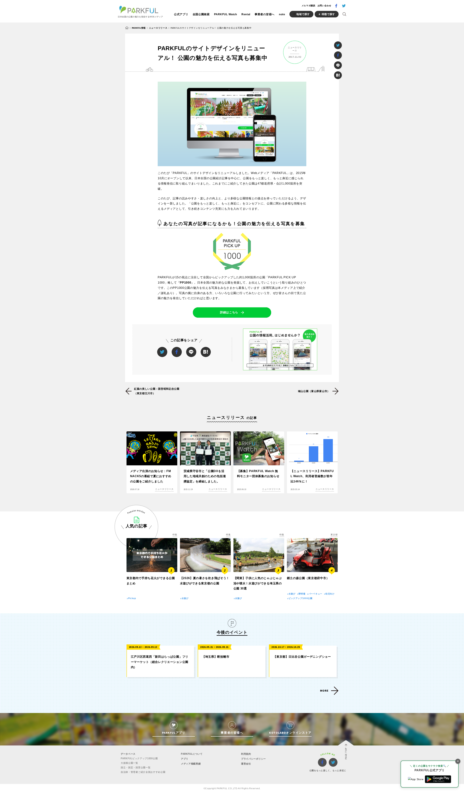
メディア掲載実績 (191, 764)
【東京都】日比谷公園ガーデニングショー (302, 656)
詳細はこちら (229, 312)
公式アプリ (181, 14)
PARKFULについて (192, 754)
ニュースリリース (158, 27)
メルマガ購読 (308, 5)
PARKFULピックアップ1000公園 (139, 758)
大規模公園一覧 (129, 763)
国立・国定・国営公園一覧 (135, 767)
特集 (175, 534)
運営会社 (246, 764)
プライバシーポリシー (253, 759)
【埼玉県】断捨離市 (215, 656)
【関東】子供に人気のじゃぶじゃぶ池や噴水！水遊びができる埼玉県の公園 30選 (257, 583)
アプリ (184, 759)
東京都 (334, 534)
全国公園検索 (201, 14)
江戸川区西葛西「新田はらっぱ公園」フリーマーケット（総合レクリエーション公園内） (159, 662)
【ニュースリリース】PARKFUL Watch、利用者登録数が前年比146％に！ (312, 476)
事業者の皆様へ (265, 14)
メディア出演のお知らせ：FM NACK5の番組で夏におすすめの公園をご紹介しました (150, 476)
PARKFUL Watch (225, 14)
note (282, 14)
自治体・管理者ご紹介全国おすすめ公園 (143, 772)
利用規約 (246, 754)
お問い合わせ (324, 5)
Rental (245, 14)
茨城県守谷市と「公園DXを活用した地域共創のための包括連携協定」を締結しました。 (205, 476)
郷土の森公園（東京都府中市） (308, 578)
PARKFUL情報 (139, 27)
